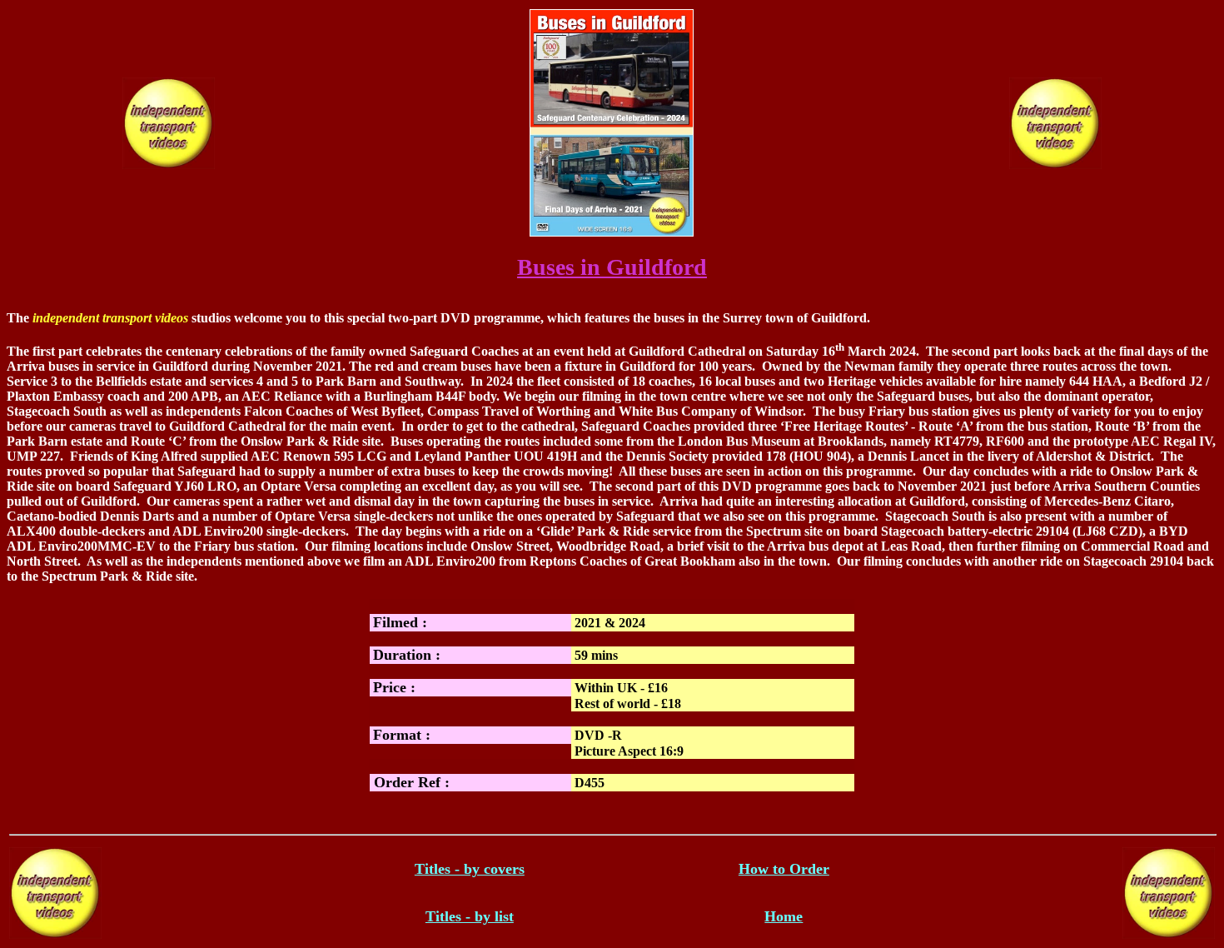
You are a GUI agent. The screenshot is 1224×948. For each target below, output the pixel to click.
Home (783, 916)
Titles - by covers (470, 869)
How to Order (784, 869)
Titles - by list (469, 916)
